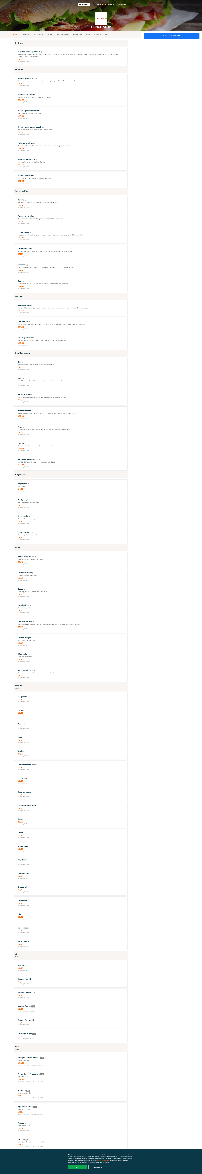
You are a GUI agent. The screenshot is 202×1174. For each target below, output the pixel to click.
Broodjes (26, 34)
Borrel (88, 34)
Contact (112, 4)
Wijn (113, 34)
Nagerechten (77, 34)
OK (77, 1167)
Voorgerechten (38, 34)
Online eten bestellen (171, 35)
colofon (122, 4)
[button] (126, 34)
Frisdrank (97, 34)
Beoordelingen (99, 4)
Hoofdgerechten (63, 34)
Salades (50, 34)
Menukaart (84, 4)
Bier (106, 34)
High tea (16, 34)
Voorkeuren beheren (103, 1160)
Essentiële (98, 1167)
